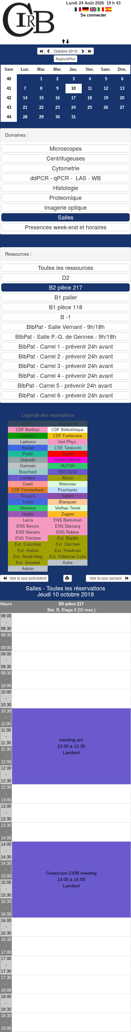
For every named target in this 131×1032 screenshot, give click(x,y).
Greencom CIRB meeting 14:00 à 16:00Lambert (71, 879)
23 (57, 107)
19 (106, 97)
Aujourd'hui (65, 58)
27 (122, 107)
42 (9, 97)
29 (41, 117)
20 (122, 97)
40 (9, 78)
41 (9, 88)
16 (57, 97)
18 (89, 97)
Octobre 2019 (65, 51)
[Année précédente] (41, 51)
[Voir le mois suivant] (82, 51)
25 (89, 107)
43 (9, 107)
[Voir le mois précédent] (48, 51)
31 (73, 117)
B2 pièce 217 (71, 603)
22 (41, 107)
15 (41, 97)
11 (90, 88)
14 (25, 97)
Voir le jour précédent (26, 578)
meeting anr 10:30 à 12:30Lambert (71, 746)
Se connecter (93, 15)
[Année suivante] (90, 51)
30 (57, 117)
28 (25, 117)
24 (73, 107)
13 (122, 88)
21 (25, 107)
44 (9, 117)
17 (73, 97)
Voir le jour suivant (106, 578)
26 (106, 107)
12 (106, 88)
